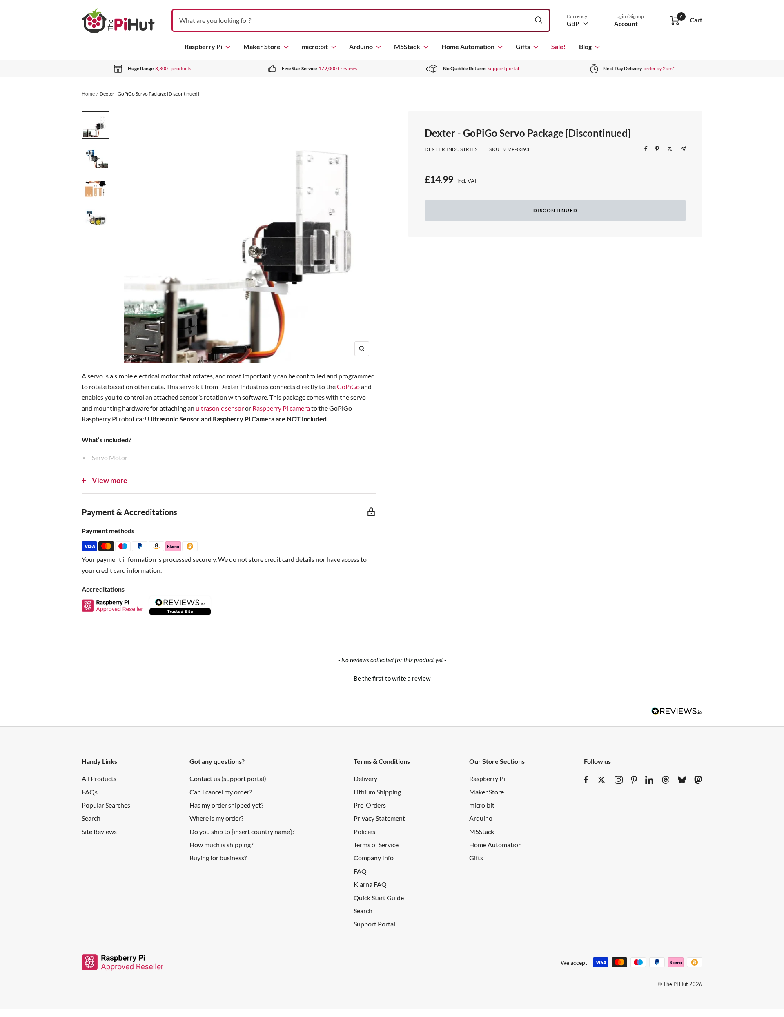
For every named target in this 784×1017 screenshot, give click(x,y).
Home (88, 94)
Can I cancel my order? (220, 792)
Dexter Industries (451, 149)
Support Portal (374, 924)
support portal (503, 68)
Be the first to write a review (392, 678)
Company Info (374, 857)
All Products (99, 778)
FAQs (90, 792)
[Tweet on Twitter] (669, 148)
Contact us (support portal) (227, 778)
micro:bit (315, 46)
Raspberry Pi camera (281, 408)
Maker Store (262, 46)
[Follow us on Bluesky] (682, 780)
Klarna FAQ (370, 884)
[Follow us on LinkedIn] (649, 780)
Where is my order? (216, 818)
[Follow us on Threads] (666, 780)
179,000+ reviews (337, 68)
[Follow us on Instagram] (619, 780)
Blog (585, 46)
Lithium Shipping (377, 792)
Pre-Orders (370, 805)
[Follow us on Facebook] (586, 780)
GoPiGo (348, 386)
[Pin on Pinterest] (657, 148)
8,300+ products (173, 68)
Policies (364, 831)
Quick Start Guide (379, 897)
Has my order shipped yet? (226, 805)
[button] (392, 677)
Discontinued (555, 210)
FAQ (360, 871)
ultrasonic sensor (220, 408)
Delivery (365, 778)
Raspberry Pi (203, 46)
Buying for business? (218, 857)
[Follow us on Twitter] (601, 780)
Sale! (558, 46)
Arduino (361, 46)
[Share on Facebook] (646, 148)
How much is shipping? (221, 844)
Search (91, 818)
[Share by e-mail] (683, 148)
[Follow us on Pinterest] (634, 780)
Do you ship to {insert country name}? (241, 831)
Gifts (523, 46)
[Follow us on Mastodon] (698, 780)
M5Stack (407, 46)
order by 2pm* (659, 68)
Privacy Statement (379, 818)
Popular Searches (106, 805)
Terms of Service (376, 844)
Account (626, 23)
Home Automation (467, 46)
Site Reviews (99, 831)
